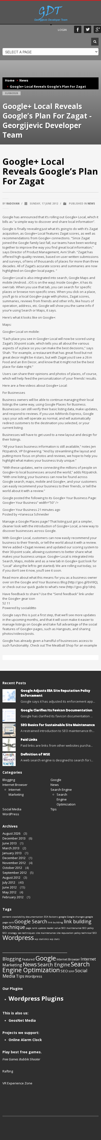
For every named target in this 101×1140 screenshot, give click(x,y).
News (23, 80)
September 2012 (14, 872)
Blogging (8, 780)
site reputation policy (68, 933)
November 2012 (14, 863)
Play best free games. (22, 1052)
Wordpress (18, 937)
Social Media (11, 809)
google (62, 916)
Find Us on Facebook (77, 29)
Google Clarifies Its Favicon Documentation (56, 710)
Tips (53, 809)
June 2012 (9, 887)
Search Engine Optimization (46, 967)
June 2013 (9, 843)
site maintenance (46, 933)
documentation (34, 916)
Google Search (30, 921)
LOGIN (62, 29)
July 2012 (8, 882)
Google (55, 780)
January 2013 (12, 853)
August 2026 (11, 833)
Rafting (7, 1071)
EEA (46, 916)
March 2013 (10, 848)
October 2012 (12, 867)
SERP (71, 971)
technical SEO (89, 933)
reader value (54, 928)
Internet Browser (14, 784)
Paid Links (29, 739)
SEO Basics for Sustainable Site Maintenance (58, 724)
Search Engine (61, 789)
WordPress (10, 814)
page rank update (36, 928)
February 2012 (13, 897)
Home (9, 80)
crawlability (18, 916)
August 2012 (11, 877)
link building (55, 922)
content (6, 916)
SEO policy (88, 928)
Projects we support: (20, 1032)
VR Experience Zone (17, 1083)
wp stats (55, 939)
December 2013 (13, 838)
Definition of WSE (35, 754)
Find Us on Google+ (97, 29)
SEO (64, 970)
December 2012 (13, 858)
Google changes (76, 916)
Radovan (12, 203)
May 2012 (9, 892)
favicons (53, 916)
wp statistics (42, 939)
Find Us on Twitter (87, 29)
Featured (28, 959)
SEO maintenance (71, 928)
